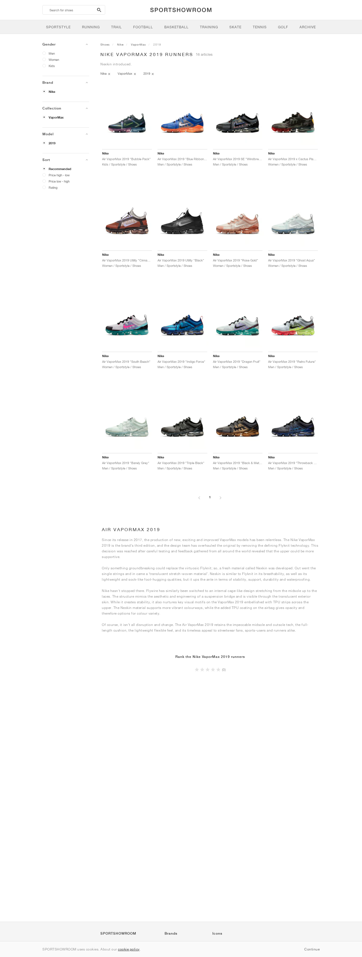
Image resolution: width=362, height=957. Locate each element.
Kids (52, 66)
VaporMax (56, 117)
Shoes (105, 44)
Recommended (60, 169)
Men (52, 53)
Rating (53, 187)
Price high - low (59, 175)
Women (54, 59)
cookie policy (129, 949)
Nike (52, 92)
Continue (312, 949)
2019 (52, 143)
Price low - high (59, 181)
